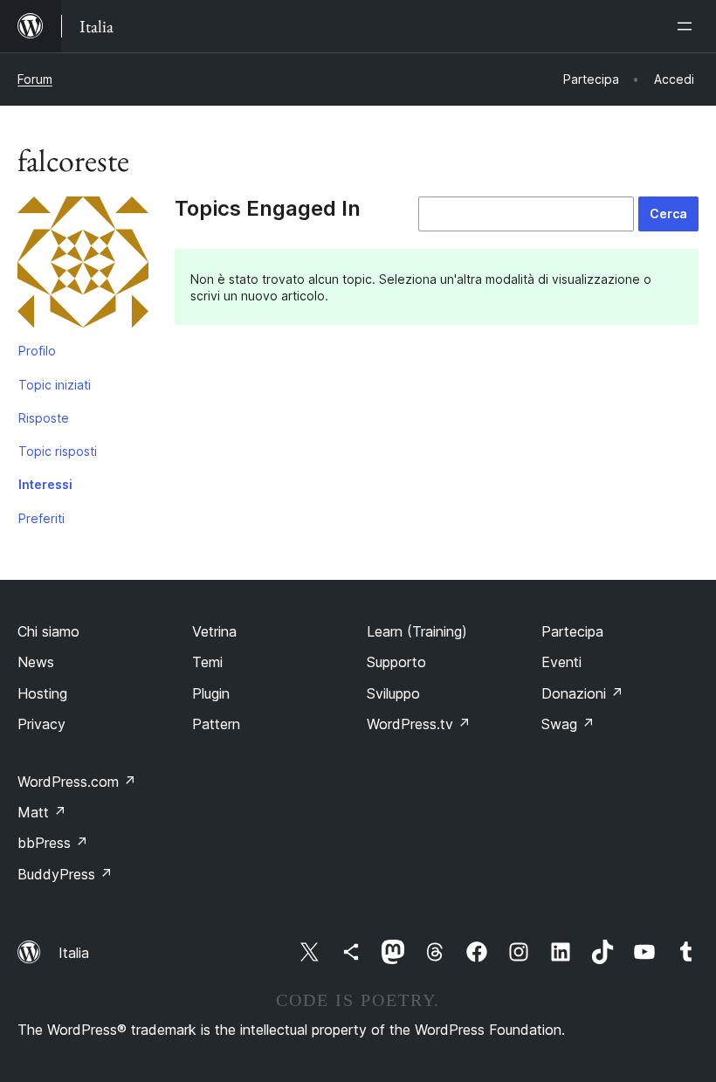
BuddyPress (65, 874)
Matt (41, 812)
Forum (34, 79)
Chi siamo (48, 631)
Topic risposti (57, 451)
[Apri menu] (688, 26)
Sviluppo (393, 693)
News (35, 662)
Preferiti (41, 518)
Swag (568, 724)
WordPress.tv (419, 724)
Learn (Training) (417, 631)
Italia (74, 952)
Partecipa (572, 631)
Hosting (42, 693)
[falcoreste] (82, 265)
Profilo (37, 350)
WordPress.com (76, 781)
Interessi (45, 484)
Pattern (216, 724)
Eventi (561, 662)
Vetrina (214, 631)
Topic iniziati (54, 384)
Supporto (396, 662)
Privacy (41, 724)
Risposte (43, 417)
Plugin (211, 693)
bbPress (52, 842)
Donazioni (582, 693)
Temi (207, 662)
